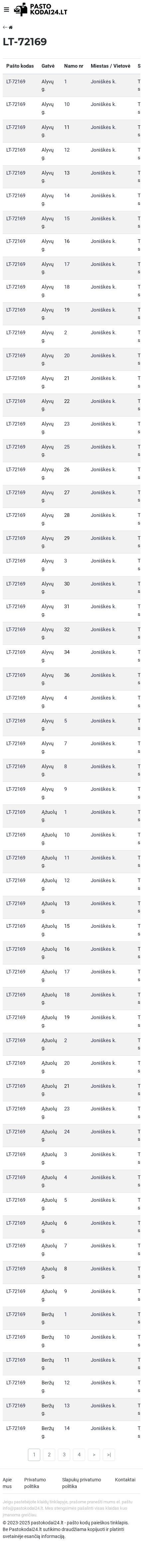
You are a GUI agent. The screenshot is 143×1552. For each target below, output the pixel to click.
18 (67, 287)
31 (67, 607)
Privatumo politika (35, 1483)
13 (67, 173)
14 (67, 196)
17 (67, 264)
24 (67, 1132)
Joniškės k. (103, 82)
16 (67, 241)
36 (67, 675)
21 (67, 378)
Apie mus (7, 1483)
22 (67, 401)
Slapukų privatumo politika (81, 1483)
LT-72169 (15, 82)
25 (67, 447)
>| (109, 1455)
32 (67, 630)
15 (67, 219)
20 (67, 356)
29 (67, 538)
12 (67, 150)
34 (67, 652)
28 (67, 515)
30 (67, 584)
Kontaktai (125, 1479)
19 (67, 310)
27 (67, 493)
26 (67, 470)
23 (67, 424)
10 (67, 104)
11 (67, 127)
